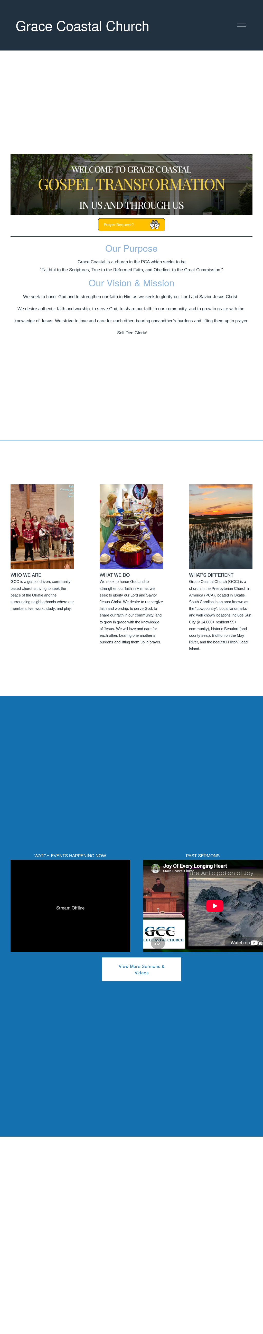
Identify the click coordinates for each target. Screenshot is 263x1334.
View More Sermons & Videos (142, 969)
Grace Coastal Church (82, 25)
